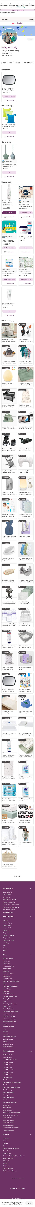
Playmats (5, 1034)
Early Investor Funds (8, 940)
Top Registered (7, 968)
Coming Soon (6, 963)
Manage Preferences (18, 10)
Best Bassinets (7, 1080)
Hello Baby (6, 943)
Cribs (4, 1001)
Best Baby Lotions (8, 1072)
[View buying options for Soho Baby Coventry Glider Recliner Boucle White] (9, 330)
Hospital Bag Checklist (9, 902)
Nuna (4, 1029)
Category (17, 62)
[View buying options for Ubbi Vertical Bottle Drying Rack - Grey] (9, 658)
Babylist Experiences (8, 935)
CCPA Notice (6, 1161)
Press (4, 950)
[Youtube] (27, 1182)
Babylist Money (7, 925)
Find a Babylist (7, 894)
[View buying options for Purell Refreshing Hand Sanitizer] (25, 768)
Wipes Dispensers (8, 1046)
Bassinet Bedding (7, 978)
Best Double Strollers (8, 1092)
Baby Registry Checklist (9, 899)
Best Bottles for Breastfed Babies (12, 1082)
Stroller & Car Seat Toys (9, 1036)
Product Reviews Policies (9, 1171)
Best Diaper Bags (7, 1090)
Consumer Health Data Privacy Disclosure (14, 1156)
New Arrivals (6, 961)
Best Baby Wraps (7, 1077)
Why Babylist (6, 897)
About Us (5, 920)
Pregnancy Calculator (8, 1130)
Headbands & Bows (8, 1014)
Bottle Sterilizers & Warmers (10, 986)
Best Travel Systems (8, 1122)
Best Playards (6, 1100)
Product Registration (8, 1158)
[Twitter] (23, 1182)
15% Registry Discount (9, 909)
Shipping (5, 1143)
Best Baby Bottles (8, 1062)
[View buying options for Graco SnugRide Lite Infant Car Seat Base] (25, 440)
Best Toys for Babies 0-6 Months (11, 1112)
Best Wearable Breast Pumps (11, 1127)
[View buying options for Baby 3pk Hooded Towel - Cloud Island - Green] (25, 549)
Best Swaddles (7, 1107)
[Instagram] (11, 1182)
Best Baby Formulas (8, 1070)
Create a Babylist (7, 892)
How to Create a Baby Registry (11, 904)
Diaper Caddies (7, 1006)
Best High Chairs (7, 1095)
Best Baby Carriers (8, 1065)
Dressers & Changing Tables (10, 1011)
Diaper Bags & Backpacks (10, 1004)
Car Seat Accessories (8, 993)
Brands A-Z (6, 971)
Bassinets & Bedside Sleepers (11, 981)
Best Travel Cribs (7, 1117)
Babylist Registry (7, 923)
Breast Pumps (7, 988)
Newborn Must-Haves (8, 966)
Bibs (4, 983)
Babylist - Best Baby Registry (17, 24)
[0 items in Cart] (32, 23)
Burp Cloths (6, 991)
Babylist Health (7, 928)
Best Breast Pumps (8, 1085)
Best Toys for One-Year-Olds (10, 1115)
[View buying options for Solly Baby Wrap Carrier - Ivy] (25, 833)
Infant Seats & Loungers (9, 1019)
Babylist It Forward (8, 938)
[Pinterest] (19, 1182)
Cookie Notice (6, 1166)
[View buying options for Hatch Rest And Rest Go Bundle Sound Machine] (25, 483)
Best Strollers (6, 1105)
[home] (17, 886)
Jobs (4, 945)
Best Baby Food (7, 1067)
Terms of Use (6, 1151)
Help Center (6, 1138)
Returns (5, 1146)
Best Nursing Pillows (8, 1097)
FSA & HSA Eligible (8, 973)
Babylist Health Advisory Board (11, 1148)
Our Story (5, 948)
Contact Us (6, 1140)
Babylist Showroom (8, 933)
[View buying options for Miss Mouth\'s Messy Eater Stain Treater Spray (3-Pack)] (25, 680)
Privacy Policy (21, 7)
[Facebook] (15, 1182)
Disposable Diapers (8, 1009)
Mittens (5, 1024)
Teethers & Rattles (8, 1044)
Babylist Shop (6, 930)
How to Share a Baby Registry (11, 907)
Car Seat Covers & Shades (10, 996)
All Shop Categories (8, 958)
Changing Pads (7, 999)
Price (4, 62)
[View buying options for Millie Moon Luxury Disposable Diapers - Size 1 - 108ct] (25, 192)
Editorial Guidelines (8, 1168)
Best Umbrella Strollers (9, 1125)
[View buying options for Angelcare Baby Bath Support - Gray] (9, 549)
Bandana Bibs (6, 976)
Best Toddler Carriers (8, 1110)
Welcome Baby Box (8, 912)
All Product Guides (8, 1054)
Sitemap (5, 1163)
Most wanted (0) (28, 62)
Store (10, 62)
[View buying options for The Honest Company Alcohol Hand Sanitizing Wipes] (9, 789)
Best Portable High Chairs (10, 1102)
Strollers (5, 1041)
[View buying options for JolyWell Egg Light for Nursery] (9, 374)
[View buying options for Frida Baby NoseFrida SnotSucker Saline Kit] (9, 505)
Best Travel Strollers (8, 1120)
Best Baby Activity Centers (10, 1059)
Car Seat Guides (7, 1057)
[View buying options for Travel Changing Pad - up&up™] (25, 658)
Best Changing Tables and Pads (11, 1087)
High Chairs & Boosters (9, 1016)
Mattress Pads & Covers (9, 1021)
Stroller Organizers (8, 1039)
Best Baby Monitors (8, 1075)
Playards (5, 1031)
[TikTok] (7, 1182)
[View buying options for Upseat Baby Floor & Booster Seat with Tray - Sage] (9, 418)
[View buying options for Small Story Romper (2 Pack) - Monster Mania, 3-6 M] (25, 352)
